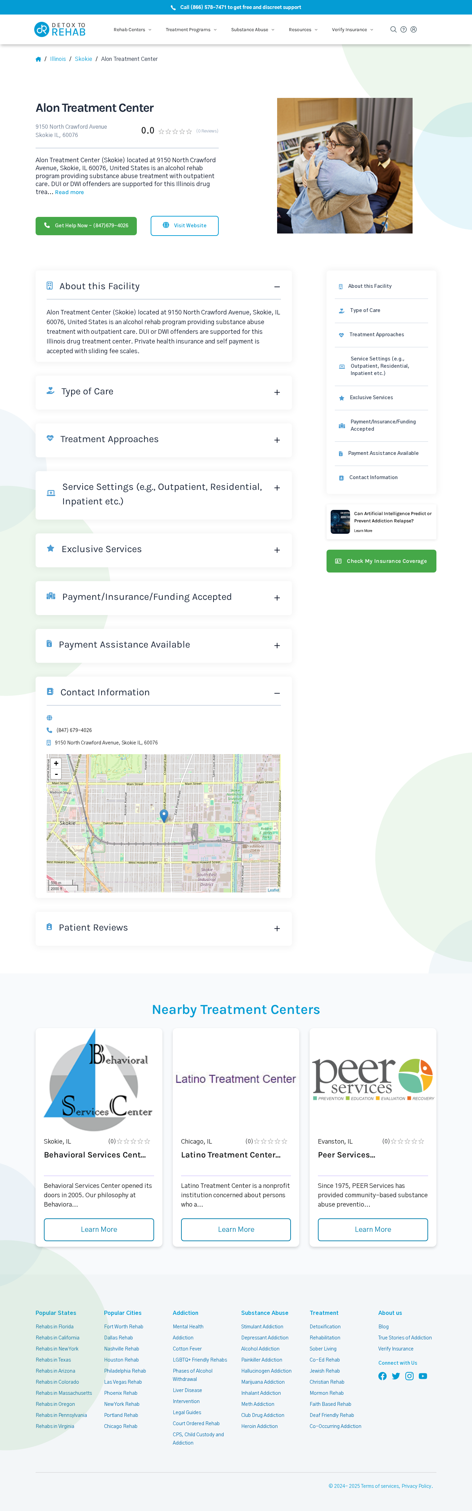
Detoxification (325, 1327)
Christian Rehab (327, 1382)
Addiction (185, 1313)
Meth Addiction (257, 1404)
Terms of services (380, 1486)
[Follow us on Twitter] (396, 1376)
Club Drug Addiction (262, 1415)
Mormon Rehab (327, 1393)
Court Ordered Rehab (196, 1423)
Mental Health (188, 1327)
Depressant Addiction (265, 1338)
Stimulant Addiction (262, 1327)
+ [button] (56, 763)
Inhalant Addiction (261, 1393)
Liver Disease (187, 1390)
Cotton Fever (187, 1349)
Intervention (186, 1401)
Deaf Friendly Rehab (332, 1415)
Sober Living (323, 1349)
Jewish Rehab (325, 1371)
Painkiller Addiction (261, 1360)
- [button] (56, 774)
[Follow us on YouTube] (423, 1376)
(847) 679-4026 (74, 730)
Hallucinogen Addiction (266, 1371)
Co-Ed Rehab (325, 1360)
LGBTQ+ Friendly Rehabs (200, 1360)
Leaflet (273, 889)
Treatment (324, 1313)
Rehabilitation (325, 1338)
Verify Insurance (396, 1349)
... (65, 192)
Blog (383, 1327)
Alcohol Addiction (260, 1349)
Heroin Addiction (259, 1426)
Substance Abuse (265, 1313)
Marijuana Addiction (263, 1382)
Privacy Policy (416, 1486)
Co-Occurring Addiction (335, 1426)
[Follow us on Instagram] (409, 1376)
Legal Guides (187, 1412)
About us (390, 1313)
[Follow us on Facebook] (382, 1376)
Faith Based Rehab (330, 1404)
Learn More (99, 1229)
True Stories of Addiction (405, 1338)
